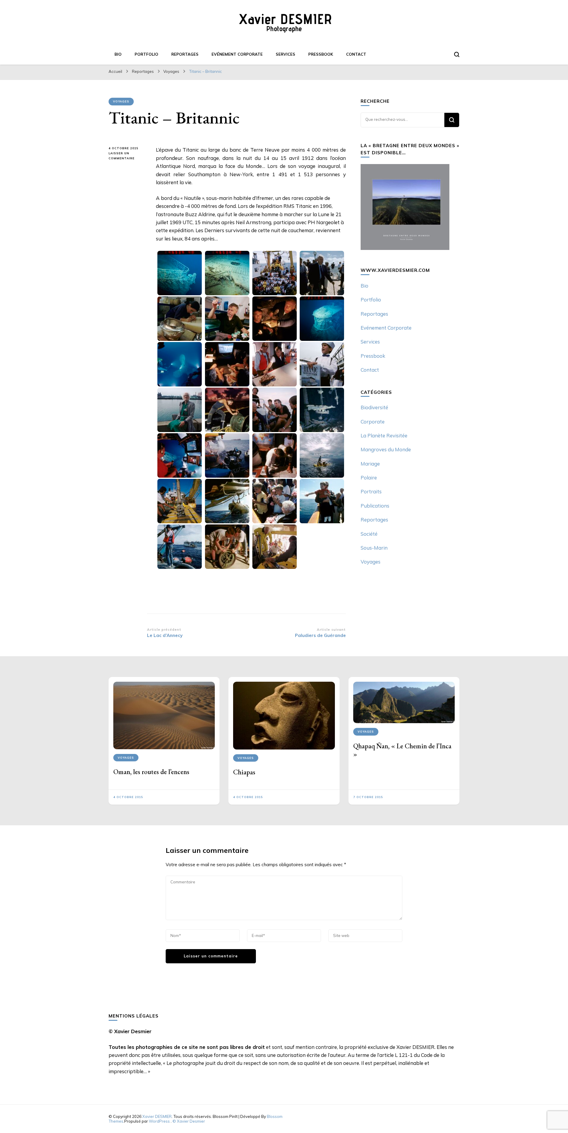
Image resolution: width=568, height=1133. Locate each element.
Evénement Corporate (237, 54)
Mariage (370, 463)
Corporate (373, 421)
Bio (118, 54)
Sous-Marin (374, 548)
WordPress (159, 1121)
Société (369, 534)
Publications (375, 506)
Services (285, 54)
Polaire (369, 477)
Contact (356, 54)
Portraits (371, 491)
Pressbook (320, 54)
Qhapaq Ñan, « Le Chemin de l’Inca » (402, 750)
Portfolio (146, 54)
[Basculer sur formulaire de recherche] (456, 54)
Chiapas (244, 772)
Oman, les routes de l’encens (151, 771)
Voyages (121, 101)
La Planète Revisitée (384, 435)
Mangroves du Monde (386, 449)
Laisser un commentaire (128, 156)
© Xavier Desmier (188, 1121)
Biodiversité (374, 407)
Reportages (185, 54)
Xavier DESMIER (157, 1116)
